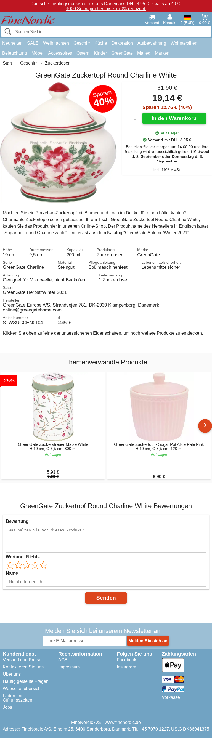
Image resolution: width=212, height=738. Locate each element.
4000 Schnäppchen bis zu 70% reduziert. (106, 8)
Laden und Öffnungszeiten (17, 697)
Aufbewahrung (151, 43)
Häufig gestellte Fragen (26, 681)
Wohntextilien (184, 43)
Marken (162, 53)
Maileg (143, 53)
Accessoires (60, 53)
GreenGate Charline (23, 267)
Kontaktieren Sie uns (23, 667)
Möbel (37, 53)
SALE (33, 43)
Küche (100, 43)
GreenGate (122, 53)
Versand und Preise (22, 659)
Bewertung (17, 521)
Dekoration (122, 43)
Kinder (100, 53)
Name (12, 573)
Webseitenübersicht (22, 688)
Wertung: (23, 557)
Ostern (82, 53)
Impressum (69, 667)
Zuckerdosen (110, 254)
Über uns (12, 674)
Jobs (7, 707)
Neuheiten (12, 43)
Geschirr (81, 43)
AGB (63, 659)
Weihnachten (56, 43)
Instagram (126, 667)
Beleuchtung (14, 53)
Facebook (126, 659)
